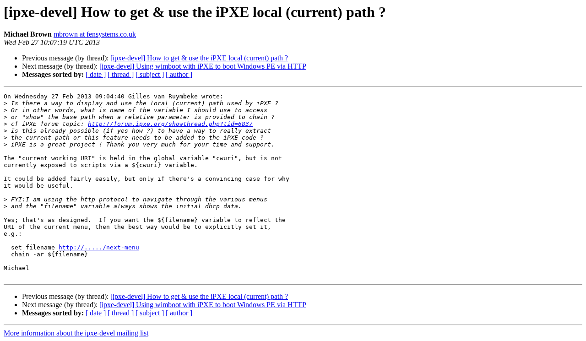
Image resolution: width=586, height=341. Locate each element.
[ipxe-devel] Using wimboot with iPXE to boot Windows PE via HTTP (202, 66)
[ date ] (96, 74)
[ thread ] (121, 74)
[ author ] (179, 74)
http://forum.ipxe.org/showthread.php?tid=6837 (170, 123)
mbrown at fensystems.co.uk (95, 34)
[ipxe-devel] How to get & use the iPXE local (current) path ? (199, 58)
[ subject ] (150, 74)
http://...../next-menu (99, 247)
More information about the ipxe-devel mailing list (76, 333)
